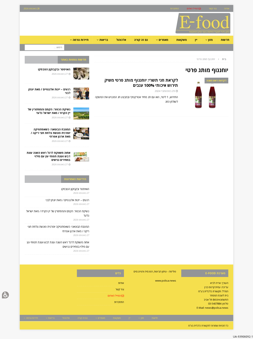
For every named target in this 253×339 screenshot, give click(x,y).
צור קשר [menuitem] (212, 8)
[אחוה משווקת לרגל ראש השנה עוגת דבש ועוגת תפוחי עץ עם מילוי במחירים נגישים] (81, 157)
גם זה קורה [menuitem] (141, 40)
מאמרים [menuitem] (163, 40)
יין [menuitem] (196, 40)
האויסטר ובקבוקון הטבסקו (54, 69)
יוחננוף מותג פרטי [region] (211, 59)
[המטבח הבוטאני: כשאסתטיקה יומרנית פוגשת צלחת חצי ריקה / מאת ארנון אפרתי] (81, 133)
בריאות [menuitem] (103, 40)
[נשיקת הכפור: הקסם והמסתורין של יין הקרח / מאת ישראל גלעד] (81, 113)
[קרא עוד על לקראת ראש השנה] (205, 95)
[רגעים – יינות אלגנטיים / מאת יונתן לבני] (81, 93)
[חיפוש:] (44, 47)
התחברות (119, 302)
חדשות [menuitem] (225, 40)
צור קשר (119, 289)
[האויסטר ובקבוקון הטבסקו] (81, 73)
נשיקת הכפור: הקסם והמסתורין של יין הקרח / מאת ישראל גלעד (49, 111)
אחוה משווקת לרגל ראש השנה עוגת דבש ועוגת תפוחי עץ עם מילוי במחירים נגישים (48, 156)
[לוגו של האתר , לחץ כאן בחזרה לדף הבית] (182, 33)
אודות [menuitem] (226, 8)
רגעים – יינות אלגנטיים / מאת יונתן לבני (49, 91)
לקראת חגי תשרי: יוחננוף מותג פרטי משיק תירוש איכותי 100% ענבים (141, 82)
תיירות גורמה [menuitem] (81, 40)
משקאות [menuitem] (181, 40)
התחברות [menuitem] (174, 8)
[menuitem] (194, 8)
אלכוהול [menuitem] (121, 40)
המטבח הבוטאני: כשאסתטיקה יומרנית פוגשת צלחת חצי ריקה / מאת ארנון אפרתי (50, 132)
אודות (121, 283)
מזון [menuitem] (210, 40)
